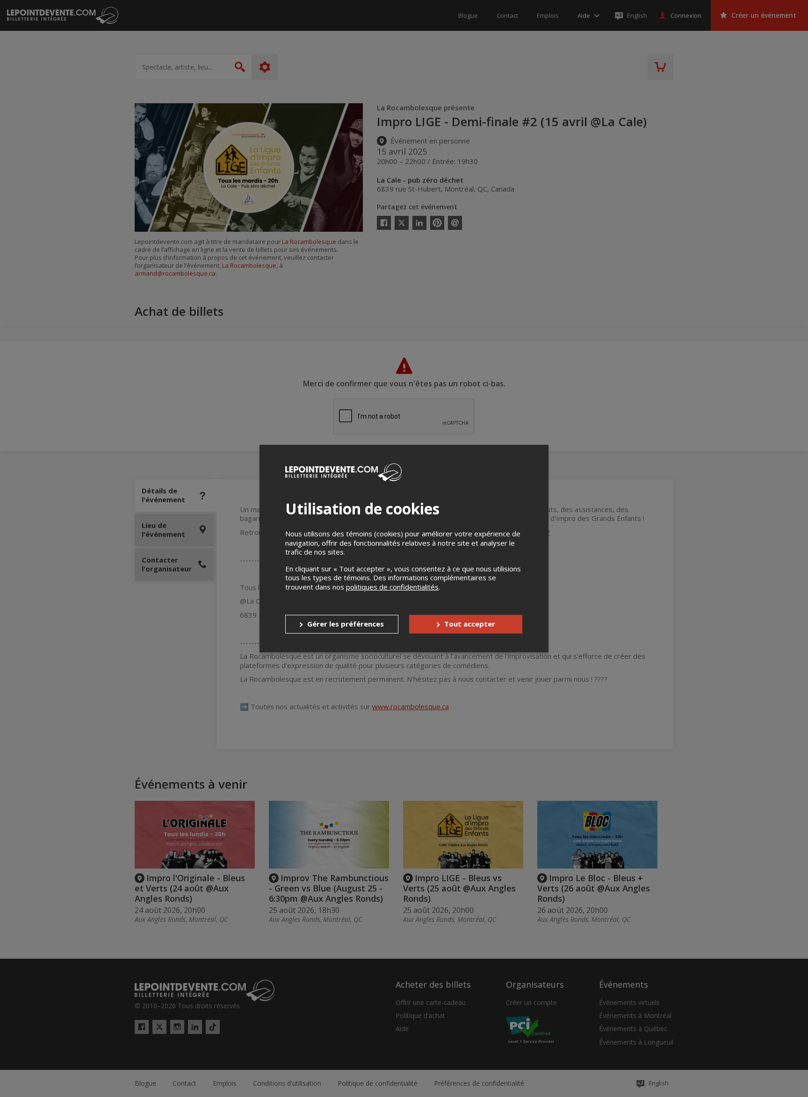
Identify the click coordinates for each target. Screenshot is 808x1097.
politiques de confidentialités (392, 586)
